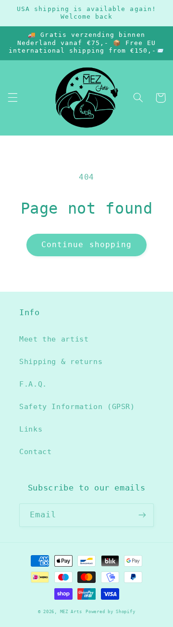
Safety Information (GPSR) (77, 406)
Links (30, 429)
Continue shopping (86, 244)
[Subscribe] (142, 515)
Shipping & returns (60, 361)
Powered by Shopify (110, 611)
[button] (12, 98)
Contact (35, 451)
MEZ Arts (71, 611)
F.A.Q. (33, 384)
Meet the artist (53, 339)
